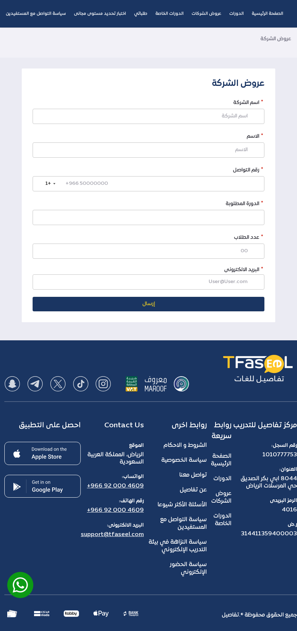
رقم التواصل (246, 171)
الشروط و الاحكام (185, 445)
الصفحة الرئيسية (221, 460)
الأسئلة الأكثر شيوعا (182, 504)
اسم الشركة (246, 103)
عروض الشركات (221, 497)
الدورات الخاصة (222, 519)
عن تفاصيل (193, 490)
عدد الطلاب (246, 238)
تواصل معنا (193, 475)
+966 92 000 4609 (115, 486)
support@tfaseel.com (112, 534)
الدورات (222, 478)
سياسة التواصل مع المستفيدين (183, 523)
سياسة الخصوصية (184, 460)
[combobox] (45, 184)
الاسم (253, 137)
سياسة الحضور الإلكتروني (188, 568)
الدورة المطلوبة (242, 204)
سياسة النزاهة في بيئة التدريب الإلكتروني (177, 546)
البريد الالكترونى (241, 269)
